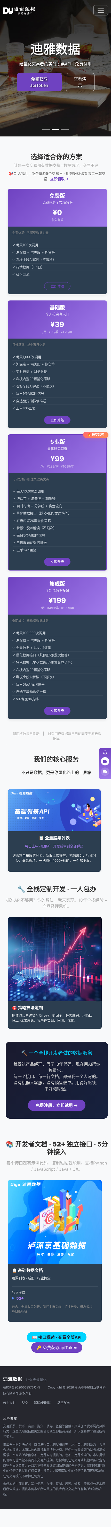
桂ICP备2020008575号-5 (21, 1387)
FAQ (25, 1402)
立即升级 (57, 420)
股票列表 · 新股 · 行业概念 (31, 1278)
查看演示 (80, 82)
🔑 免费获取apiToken (56, 1347)
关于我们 (9, 1402)
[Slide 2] (55, 129)
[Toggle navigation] (100, 10)
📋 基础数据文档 (27, 1270)
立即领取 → (59, 179)
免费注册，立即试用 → (57, 1105)
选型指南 (63, 1402)
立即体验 (57, 286)
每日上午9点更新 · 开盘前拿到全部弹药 (54, 846)
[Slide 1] (46, 129)
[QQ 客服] (105, 761)
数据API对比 (42, 1402)
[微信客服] (105, 771)
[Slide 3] (65, 129)
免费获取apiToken (39, 82)
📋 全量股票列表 (54, 837)
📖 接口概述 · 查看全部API (56, 1337)
